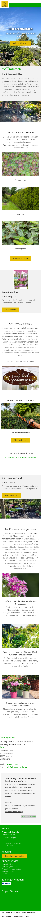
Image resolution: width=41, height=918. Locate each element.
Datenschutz (18, 916)
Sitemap (5, 874)
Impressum (6, 916)
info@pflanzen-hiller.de (16, 767)
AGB (27, 916)
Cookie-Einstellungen (29, 912)
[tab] (21, 64)
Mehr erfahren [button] (11, 495)
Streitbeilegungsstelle (9, 866)
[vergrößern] (20, 378)
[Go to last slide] (6, 378)
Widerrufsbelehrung (9, 864)
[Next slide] (34, 378)
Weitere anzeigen (20, 258)
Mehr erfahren (20, 43)
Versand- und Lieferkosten (11, 869)
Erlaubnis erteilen (29, 816)
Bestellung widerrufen (14, 856)
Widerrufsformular (8, 871)
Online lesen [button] (10, 309)
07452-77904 (12, 764)
